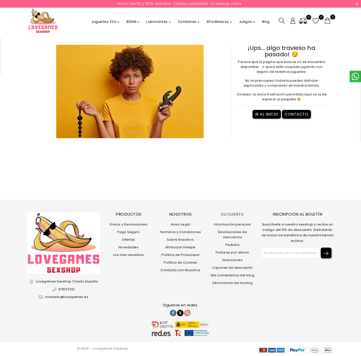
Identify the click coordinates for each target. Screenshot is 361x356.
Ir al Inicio (266, 114)
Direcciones (232, 260)
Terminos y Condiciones (180, 232)
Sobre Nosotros (180, 239)
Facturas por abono (233, 252)
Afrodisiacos (220, 21)
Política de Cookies (180, 262)
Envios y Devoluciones (129, 224)
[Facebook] (173, 313)
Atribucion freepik (180, 247)
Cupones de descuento (232, 267)
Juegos (247, 21)
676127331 (66, 289)
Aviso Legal (180, 224)
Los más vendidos (128, 254)
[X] (180, 313)
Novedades (129, 247)
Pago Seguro (128, 232)
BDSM (133, 21)
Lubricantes (159, 21)
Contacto (296, 114)
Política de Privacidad (180, 254)
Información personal (232, 224)
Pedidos (232, 244)
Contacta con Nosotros (180, 270)
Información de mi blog (232, 283)
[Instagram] (187, 313)
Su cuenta (232, 214)
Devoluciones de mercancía (232, 234)
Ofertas (128, 239)
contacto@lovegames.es (66, 297)
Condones (189, 21)
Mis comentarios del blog (232, 275)
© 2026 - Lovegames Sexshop (102, 348)
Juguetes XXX (105, 21)
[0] (328, 20)
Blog (266, 21)
